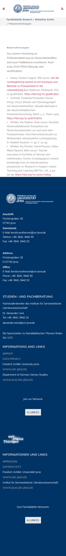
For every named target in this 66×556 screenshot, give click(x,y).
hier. (10, 337)
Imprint (8, 353)
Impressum (10, 461)
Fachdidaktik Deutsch (19, 19)
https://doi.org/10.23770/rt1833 (33, 174)
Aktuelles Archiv (44, 19)
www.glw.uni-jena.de (18, 380)
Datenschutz (12, 466)
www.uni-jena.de (15, 369)
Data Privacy (12, 359)
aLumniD (33, 412)
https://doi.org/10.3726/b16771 (24, 118)
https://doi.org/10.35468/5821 (41, 94)
